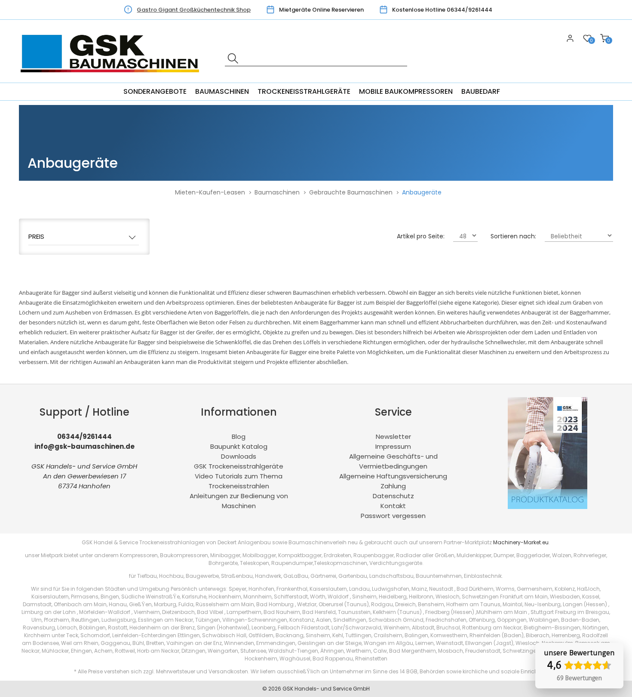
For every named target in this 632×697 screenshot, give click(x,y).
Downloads (238, 456)
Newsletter (393, 436)
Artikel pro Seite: (421, 236)
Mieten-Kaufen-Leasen (210, 192)
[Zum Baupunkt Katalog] (547, 506)
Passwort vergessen (393, 515)
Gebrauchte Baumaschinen (351, 192)
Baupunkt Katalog (238, 446)
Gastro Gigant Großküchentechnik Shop (194, 10)
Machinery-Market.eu (521, 542)
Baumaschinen (222, 91)
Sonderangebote (155, 91)
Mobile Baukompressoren (406, 91)
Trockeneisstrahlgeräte (304, 91)
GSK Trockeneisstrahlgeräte (238, 466)
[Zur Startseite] (112, 77)
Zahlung (393, 485)
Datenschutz (393, 495)
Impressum (393, 446)
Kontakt (393, 505)
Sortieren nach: (513, 236)
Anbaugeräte (422, 192)
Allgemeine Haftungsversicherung (393, 476)
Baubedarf (480, 91)
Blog (238, 436)
